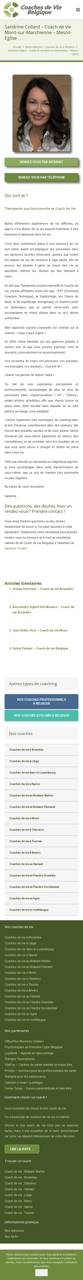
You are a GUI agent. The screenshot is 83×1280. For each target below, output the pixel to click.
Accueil (17, 47)
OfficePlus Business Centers (24, 1041)
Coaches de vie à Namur (24, 784)
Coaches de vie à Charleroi (26, 829)
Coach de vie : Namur (19, 1207)
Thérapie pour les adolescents (25, 1076)
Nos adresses (14, 1231)
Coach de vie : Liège (18, 1195)
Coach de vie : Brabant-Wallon (25, 1171)
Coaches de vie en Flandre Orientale (32, 875)
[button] (78, 10)
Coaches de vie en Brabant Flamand (32, 806)
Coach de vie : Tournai (19, 1213)
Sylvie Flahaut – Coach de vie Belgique (40, 648)
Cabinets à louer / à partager (24, 1082)
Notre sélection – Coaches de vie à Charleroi (50, 47)
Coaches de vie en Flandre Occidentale (34, 886)
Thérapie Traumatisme (20, 1059)
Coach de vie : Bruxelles (21, 1177)
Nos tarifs (11, 1236)
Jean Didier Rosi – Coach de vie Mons (39, 630)
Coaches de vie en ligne (24, 898)
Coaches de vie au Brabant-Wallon (31, 795)
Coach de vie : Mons (18, 1201)
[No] (78, 1265)
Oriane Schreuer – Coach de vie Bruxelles (43, 589)
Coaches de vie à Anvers (25, 852)
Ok (41, 1272)
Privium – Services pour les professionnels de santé (40, 1071)
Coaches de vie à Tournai (25, 841)
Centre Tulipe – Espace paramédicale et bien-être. (38, 1088)
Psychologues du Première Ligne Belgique (34, 1047)
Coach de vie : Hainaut (19, 1189)
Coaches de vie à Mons (24, 818)
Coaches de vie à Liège (24, 761)
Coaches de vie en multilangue (28, 909)
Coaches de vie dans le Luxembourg (32, 772)
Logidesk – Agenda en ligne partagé (29, 1053)
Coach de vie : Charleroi (20, 1183)
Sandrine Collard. (16, 548)
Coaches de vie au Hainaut (26, 864)
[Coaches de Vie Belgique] (34, 10)
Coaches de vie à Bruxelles (26, 749)
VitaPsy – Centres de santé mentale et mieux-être (38, 1065)
